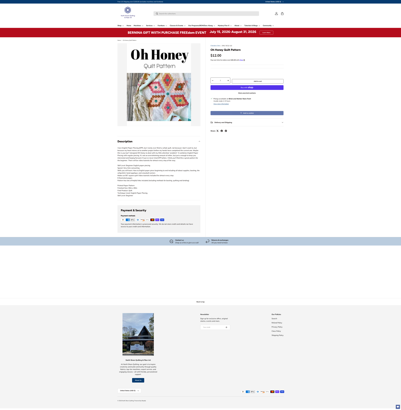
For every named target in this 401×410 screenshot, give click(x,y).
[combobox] (206, 13)
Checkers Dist (215, 46)
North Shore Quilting (128, 400)
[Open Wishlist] (398, 407)
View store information (221, 104)
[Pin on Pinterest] (226, 131)
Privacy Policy (277, 327)
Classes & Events (176, 25)
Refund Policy (277, 323)
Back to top (201, 302)
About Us (138, 380)
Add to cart (258, 81)
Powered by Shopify (140, 400)
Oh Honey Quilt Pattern (129, 40)
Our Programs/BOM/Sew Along (200, 25)
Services (149, 25)
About (236, 25)
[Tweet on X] (217, 131)
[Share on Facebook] (222, 131)
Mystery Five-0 (223, 25)
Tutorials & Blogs (251, 25)
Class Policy (276, 331)
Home (129, 25)
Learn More (266, 33)
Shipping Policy (278, 335)
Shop (119, 25)
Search (274, 318)
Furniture (161, 25)
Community (267, 25)
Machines (137, 25)
